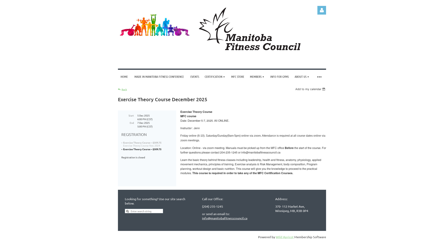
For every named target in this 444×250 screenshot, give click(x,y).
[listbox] (310, 89)
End (132, 122)
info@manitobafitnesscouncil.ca (224, 218)
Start (131, 115)
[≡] (319, 77)
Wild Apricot (285, 237)
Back (124, 89)
